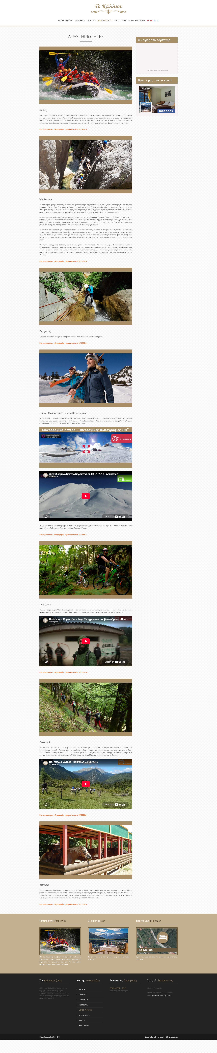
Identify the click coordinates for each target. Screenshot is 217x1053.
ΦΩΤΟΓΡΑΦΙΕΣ (120, 21)
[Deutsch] (151, 20)
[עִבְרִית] (157, 20)
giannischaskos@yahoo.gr (162, 995)
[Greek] (154, 20)
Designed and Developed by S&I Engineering (161, 1037)
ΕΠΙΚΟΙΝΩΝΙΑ (140, 21)
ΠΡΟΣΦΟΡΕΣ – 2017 (118, 988)
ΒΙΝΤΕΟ (131, 21)
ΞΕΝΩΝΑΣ (69, 21)
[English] (148, 20)
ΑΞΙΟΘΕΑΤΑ (91, 21)
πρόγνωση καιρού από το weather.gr (157, 70)
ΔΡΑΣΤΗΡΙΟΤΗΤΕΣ (105, 21)
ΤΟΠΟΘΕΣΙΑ (80, 21)
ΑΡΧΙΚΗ (61, 21)
